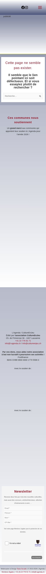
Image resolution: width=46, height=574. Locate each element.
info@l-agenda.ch (13, 343)
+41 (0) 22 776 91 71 (22, 572)
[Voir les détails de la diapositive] (23, 37)
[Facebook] (23, 7)
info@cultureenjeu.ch (31, 343)
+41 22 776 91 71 (23, 340)
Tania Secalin (21, 569)
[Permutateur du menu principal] (40, 7)
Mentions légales (8, 572)
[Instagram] (26, 7)
